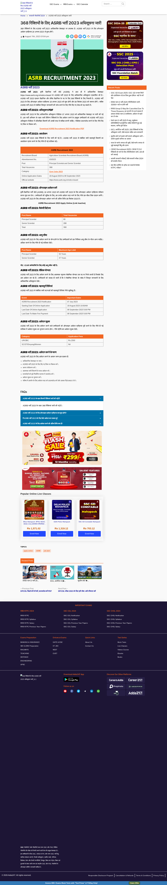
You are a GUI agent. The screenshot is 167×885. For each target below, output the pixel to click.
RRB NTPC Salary (27, 623)
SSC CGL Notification (72, 615)
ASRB (38, 551)
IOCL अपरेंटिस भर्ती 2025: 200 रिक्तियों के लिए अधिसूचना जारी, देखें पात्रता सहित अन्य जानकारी (127, 131)
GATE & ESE (57, 642)
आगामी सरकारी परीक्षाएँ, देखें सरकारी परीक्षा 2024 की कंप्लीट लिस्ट (127, 160)
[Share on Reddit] (76, 36)
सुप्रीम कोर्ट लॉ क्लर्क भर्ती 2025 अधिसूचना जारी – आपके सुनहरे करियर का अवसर (127, 137)
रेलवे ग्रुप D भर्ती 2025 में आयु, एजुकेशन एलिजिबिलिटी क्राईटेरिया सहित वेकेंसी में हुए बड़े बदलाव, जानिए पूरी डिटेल (126, 123)
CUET (55, 653)
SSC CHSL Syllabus (114, 619)
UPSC (22, 664)
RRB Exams (68, 4)
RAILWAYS (24, 650)
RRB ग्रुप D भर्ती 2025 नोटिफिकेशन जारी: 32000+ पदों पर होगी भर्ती (125, 103)
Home (22, 16)
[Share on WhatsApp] (67, 36)
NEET (55, 650)
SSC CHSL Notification (115, 615)
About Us (88, 642)
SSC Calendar (82, 4)
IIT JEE (55, 646)
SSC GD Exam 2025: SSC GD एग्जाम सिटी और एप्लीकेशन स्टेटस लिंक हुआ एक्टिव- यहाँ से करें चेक (127, 95)
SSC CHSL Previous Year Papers (119, 623)
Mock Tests (122, 642)
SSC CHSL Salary (113, 627)
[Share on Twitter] (84, 36)
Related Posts (27, 561)
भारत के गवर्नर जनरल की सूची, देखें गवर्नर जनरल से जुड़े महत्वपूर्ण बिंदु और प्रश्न (127, 144)
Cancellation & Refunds (124, 875)
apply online (28, 551)
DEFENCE (24, 657)
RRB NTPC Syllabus (28, 619)
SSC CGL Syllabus (71, 619)
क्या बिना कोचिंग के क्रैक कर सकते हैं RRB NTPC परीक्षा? (125, 166)
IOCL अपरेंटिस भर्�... (58, 581)
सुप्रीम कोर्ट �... (83, 581)
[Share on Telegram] (72, 36)
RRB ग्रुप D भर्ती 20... (31, 581)
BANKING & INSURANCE (30, 642)
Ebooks (120, 653)
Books (120, 657)
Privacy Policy (158, 875)
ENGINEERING (26, 661)
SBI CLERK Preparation (29, 646)
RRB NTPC (24, 615)
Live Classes (122, 646)
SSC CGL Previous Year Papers (76, 623)
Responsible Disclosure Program (100, 875)
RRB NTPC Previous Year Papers (33, 627)
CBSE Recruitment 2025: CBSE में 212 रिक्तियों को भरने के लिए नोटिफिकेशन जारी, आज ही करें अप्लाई (127, 151)
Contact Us (89, 646)
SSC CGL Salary (70, 627)
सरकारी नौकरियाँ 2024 (37, 16)
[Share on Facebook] (80, 36)
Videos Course (123, 650)
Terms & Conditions (143, 875)
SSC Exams (54, 4)
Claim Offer (134, 883)
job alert (47, 551)
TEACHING (24, 653)
